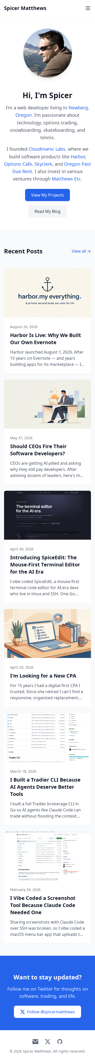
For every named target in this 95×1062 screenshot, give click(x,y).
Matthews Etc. (67, 179)
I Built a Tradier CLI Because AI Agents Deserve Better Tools (45, 786)
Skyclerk (43, 164)
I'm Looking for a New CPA (43, 675)
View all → (81, 251)
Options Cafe (18, 164)
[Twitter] (48, 1042)
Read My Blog (47, 211)
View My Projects (47, 195)
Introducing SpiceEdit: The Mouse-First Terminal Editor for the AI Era (45, 564)
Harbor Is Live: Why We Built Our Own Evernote (45, 339)
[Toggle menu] (88, 8)
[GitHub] (60, 1042)
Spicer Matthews (25, 8)
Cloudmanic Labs (47, 149)
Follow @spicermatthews (51, 1012)
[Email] (35, 1042)
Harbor (78, 156)
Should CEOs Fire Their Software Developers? (38, 450)
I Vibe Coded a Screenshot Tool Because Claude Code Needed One (42, 905)
